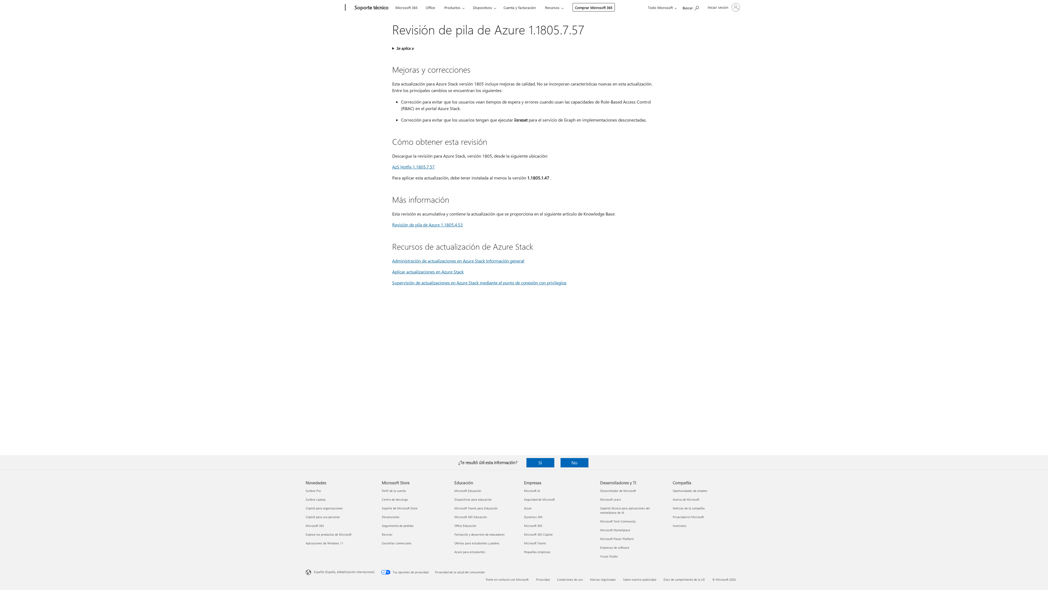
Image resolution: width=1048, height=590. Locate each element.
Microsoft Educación (467, 491)
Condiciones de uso (570, 579)
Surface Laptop (315, 499)
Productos (452, 7)
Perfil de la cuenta (394, 491)
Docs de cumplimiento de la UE (684, 579)
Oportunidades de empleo (690, 491)
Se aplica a (404, 48)
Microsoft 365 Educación (470, 517)
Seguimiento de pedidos (398, 526)
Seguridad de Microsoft (539, 499)
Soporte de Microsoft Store (400, 508)
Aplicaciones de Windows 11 (324, 543)
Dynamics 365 (533, 517)
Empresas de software (614, 547)
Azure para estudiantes (469, 552)
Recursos (552, 7)
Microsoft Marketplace (615, 530)
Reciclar (387, 534)
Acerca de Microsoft (686, 499)
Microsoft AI (532, 491)
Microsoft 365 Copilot (538, 534)
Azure (528, 508)
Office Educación (465, 526)
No (574, 462)
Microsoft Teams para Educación (476, 508)
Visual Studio (609, 556)
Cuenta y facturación (520, 7)
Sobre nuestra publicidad (639, 579)
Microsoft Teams (535, 543)
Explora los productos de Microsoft (329, 534)
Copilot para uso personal (323, 517)
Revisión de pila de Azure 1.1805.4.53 (427, 225)
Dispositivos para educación (473, 499)
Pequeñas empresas (537, 552)
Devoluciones (391, 517)
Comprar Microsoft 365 (593, 7)
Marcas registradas (603, 579)
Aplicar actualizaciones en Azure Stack (428, 272)
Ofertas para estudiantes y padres (476, 543)
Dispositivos (482, 7)
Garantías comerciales (397, 543)
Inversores (679, 526)
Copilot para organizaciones (324, 508)
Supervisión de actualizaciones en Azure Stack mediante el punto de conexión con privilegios (479, 282)
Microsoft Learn (610, 499)
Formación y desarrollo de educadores (479, 534)
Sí (540, 462)
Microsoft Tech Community (618, 521)
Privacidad (543, 579)
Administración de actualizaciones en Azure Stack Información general (458, 261)
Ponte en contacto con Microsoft (507, 579)
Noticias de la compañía (689, 508)
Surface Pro (313, 491)
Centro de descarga (395, 499)
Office (430, 7)
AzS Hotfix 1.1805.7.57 (413, 167)
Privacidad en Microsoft (688, 517)
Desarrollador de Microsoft (618, 491)
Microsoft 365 (406, 7)
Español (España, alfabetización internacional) (344, 572)
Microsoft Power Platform (617, 539)
